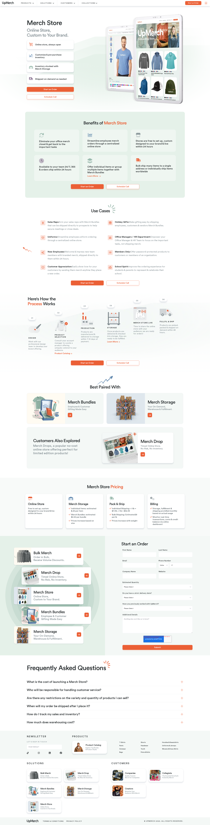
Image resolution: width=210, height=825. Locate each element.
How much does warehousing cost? (51, 722)
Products (26, 3)
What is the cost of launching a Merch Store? (57, 681)
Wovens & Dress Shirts (170, 749)
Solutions (46, 3)
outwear (122, 749)
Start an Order (193, 3)
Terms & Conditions (53, 821)
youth (143, 749)
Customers (67, 3)
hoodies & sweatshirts (170, 742)
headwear (144, 745)
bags (121, 752)
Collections (88, 3)
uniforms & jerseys (169, 745)
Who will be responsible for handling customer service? (64, 690)
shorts (143, 742)
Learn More (93, 176)
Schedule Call (50, 97)
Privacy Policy (74, 821)
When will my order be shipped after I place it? (58, 706)
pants (121, 745)
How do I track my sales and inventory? (53, 714)
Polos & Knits (145, 752)
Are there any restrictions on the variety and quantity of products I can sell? (78, 698)
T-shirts (122, 742)
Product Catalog (63, 353)
